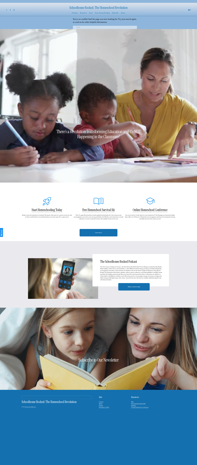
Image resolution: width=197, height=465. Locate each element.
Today (58, 210)
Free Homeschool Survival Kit (98, 210)
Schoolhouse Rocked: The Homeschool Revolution (98, 7)
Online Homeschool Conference (150, 210)
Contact (101, 401)
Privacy (101, 405)
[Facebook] (10, 10)
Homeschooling (46, 210)
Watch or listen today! (134, 286)
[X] (6, 10)
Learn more (98, 232)
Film (132, 401)
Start (35, 210)
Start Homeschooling (102, 13)
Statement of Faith (104, 407)
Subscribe (115, 13)
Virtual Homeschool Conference (140, 407)
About (100, 403)
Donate (1, 232)
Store (91, 13)
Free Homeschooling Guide (138, 403)
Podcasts (133, 405)
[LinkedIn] (14, 10)
